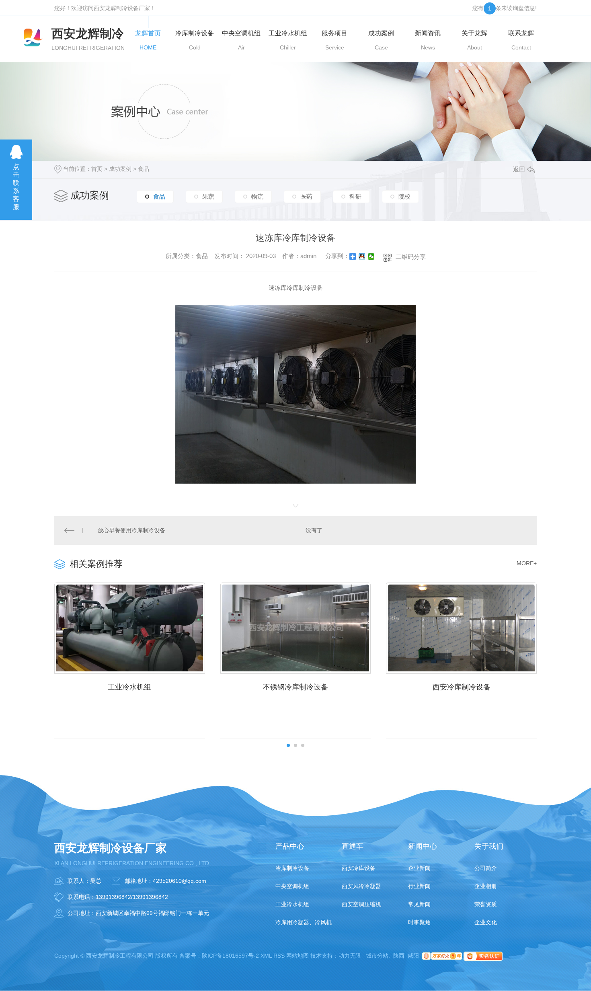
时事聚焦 (419, 922)
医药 (306, 196)
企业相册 (485, 886)
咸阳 (413, 955)
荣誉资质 (485, 904)
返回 (519, 169)
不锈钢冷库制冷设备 (295, 687)
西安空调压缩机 (361, 904)
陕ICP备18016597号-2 (230, 955)
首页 (97, 169)
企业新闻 (419, 868)
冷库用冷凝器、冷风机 (303, 922)
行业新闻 (419, 886)
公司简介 (485, 868)
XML (266, 955)
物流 (257, 196)
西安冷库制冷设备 (461, 687)
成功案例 (120, 169)
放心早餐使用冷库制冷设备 (131, 530)
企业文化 (485, 922)
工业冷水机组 (129, 687)
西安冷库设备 (359, 868)
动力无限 (350, 955)
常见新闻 (419, 904)
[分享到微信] (371, 256)
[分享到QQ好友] (362, 256)
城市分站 (377, 955)
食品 (143, 169)
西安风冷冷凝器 (361, 886)
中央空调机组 (292, 886)
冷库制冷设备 (292, 868)
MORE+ (527, 563)
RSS (279, 955)
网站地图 (297, 955)
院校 (404, 196)
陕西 (398, 955)
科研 (355, 196)
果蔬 (208, 196)
